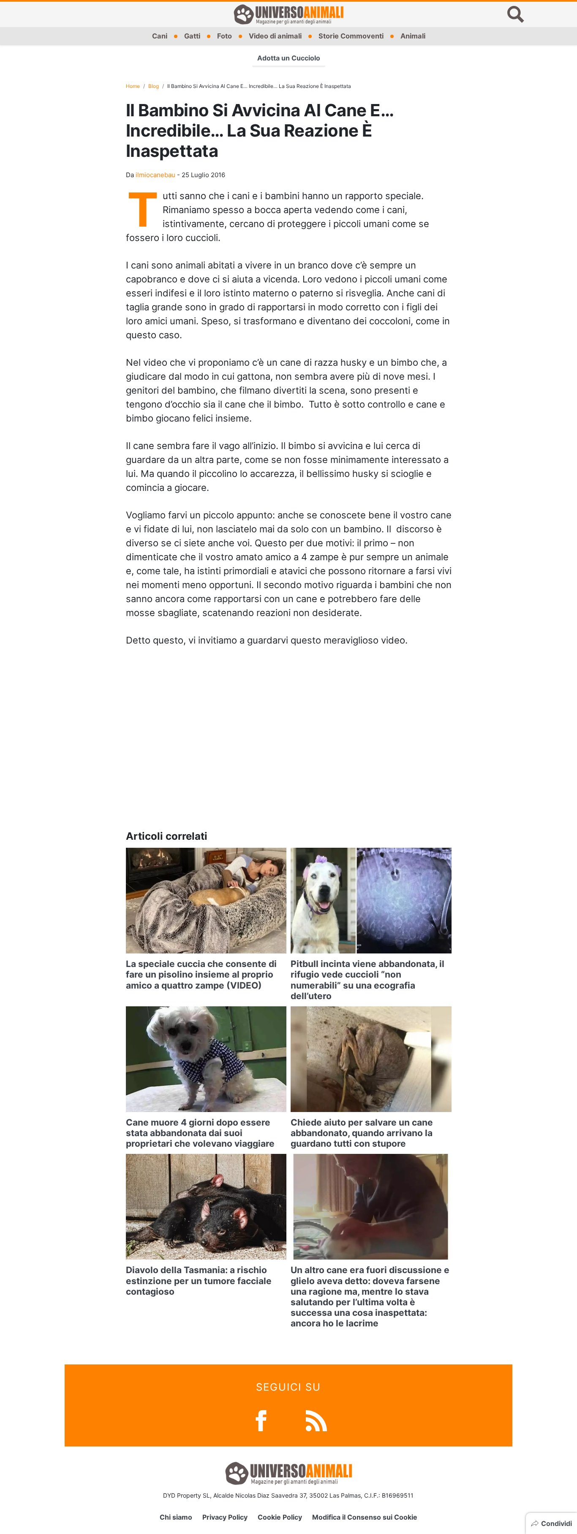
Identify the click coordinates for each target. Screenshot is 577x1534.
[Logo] (288, 14)
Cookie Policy (280, 1517)
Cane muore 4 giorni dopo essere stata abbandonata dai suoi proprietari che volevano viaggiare (200, 1133)
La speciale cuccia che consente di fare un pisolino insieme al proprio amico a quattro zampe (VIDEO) (201, 974)
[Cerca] (515, 14)
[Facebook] (261, 1419)
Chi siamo (176, 1517)
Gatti (192, 36)
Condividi (556, 1523)
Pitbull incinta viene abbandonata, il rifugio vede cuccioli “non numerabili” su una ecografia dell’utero (367, 980)
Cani (159, 36)
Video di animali (275, 36)
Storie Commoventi (351, 36)
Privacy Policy (225, 1517)
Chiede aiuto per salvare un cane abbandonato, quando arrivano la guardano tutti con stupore (362, 1133)
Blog (153, 86)
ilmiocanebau (155, 175)
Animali (412, 36)
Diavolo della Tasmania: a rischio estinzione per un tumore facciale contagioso (199, 1280)
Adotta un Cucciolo (288, 58)
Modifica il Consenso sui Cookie (364, 1517)
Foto (224, 36)
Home (133, 86)
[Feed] (316, 1419)
